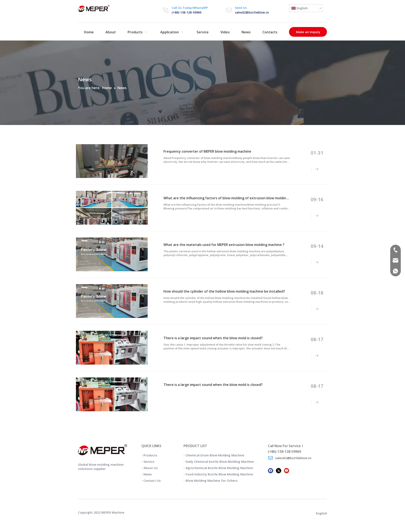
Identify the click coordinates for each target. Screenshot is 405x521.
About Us (150, 468)
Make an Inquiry (308, 32)
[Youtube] (286, 470)
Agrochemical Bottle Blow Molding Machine (219, 468)
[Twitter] (278, 470)
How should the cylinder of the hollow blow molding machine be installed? (224, 291)
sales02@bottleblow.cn (252, 12)
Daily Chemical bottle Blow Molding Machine (220, 461)
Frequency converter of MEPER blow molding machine (207, 151)
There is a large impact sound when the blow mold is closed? (213, 338)
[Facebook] (270, 470)
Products (150, 455)
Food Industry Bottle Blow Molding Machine (219, 474)
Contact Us (152, 480)
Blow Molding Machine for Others (212, 480)
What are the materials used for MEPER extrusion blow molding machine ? (223, 244)
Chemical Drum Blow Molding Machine (215, 455)
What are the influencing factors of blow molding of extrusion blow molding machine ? (234, 198)
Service (148, 461)
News (147, 474)
